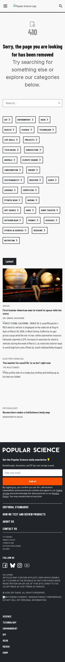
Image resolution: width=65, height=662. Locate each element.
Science (7, 616)
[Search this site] (60, 6)
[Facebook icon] (5, 565)
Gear (5, 640)
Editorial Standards (15, 507)
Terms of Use (8, 543)
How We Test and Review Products (24, 514)
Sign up (32, 481)
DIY (4, 634)
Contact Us (10, 529)
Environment (10, 628)
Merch (6, 646)
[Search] (59, 103)
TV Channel (8, 537)
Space (6, 306)
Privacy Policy (9, 540)
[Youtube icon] (27, 565)
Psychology (10, 408)
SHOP (5, 652)
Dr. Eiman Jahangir (13, 318)
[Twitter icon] (12, 565)
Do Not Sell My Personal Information (24, 600)
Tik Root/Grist (11, 367)
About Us (8, 521)
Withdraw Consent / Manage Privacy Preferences (33, 597)
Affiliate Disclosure (12, 546)
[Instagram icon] (19, 565)
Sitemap (6, 549)
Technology (9, 622)
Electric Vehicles (13, 359)
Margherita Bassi (13, 417)
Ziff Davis (15, 592)
